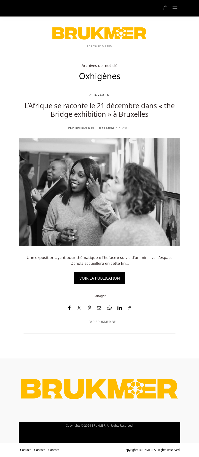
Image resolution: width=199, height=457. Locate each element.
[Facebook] (69, 308)
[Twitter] (79, 308)
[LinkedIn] (119, 308)
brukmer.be (85, 128)
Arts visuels (99, 95)
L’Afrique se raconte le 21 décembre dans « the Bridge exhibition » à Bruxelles (100, 109)
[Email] (99, 308)
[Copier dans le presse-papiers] (129, 308)
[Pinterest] (89, 308)
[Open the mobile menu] (175, 8)
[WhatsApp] (109, 308)
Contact (25, 450)
